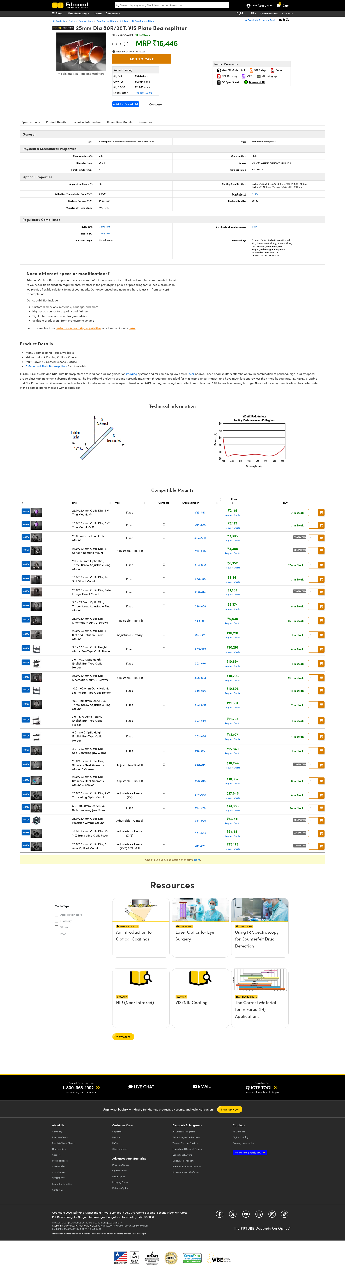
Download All (257, 82)
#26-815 (200, 765)
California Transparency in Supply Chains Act (76, 1229)
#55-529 (200, 649)
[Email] (280, 20)
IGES (249, 76)
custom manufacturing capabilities (78, 328)
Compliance (58, 1172)
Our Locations (59, 1148)
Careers (56, 1154)
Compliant (104, 226)
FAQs (115, 1142)
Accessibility (115, 1222)
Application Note (71, 914)
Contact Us (287, 13)
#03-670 (200, 705)
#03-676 (200, 663)
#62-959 (200, 833)
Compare (155, 104)
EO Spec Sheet (230, 82)
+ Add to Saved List (125, 104)
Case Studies (59, 1166)
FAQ (63, 933)
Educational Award (182, 1154)
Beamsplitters (86, 21)
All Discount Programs (183, 1131)
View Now (141, 942)
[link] (284, 2)
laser (191, 374)
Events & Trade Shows (63, 1142)
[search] (172, 5)
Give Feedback (120, 1148)
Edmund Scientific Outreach (186, 1166)
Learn (98, 13)
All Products (59, 21)
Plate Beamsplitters (106, 21)
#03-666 (200, 736)
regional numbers (85, 1092)
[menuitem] (61, 13)
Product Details (56, 122)
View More (123, 1037)
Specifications (31, 122)
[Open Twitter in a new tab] (233, 1215)
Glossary (66, 921)
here (197, 859)
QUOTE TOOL (259, 1087)
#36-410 (200, 579)
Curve (278, 70)
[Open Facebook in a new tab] (219, 1215)
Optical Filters (119, 1170)
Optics (72, 21)
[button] (271, 13)
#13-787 (200, 512)
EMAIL (204, 1086)
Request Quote (143, 92)
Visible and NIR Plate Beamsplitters (137, 21)
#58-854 (200, 678)
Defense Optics (120, 1188)
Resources (145, 122)
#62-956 (200, 795)
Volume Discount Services (185, 1142)
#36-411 (200, 635)
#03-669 (200, 720)
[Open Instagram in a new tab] (272, 1215)
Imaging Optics (120, 1182)
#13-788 (200, 525)
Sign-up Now (229, 1109)
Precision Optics (120, 1164)
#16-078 (200, 808)
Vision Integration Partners (186, 1137)
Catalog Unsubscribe (244, 1142)
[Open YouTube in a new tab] (246, 1215)
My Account (260, 6)
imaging (131, 374)
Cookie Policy (76, 1222)
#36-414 (200, 592)
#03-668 (200, 565)
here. (132, 328)
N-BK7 (255, 193)
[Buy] (321, 512)
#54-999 (200, 820)
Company (112, 13)
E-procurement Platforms (185, 1172)
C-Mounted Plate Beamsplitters (46, 366)
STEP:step (260, 70)
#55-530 (200, 690)
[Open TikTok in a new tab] (284, 1215)
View (254, 226)
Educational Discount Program (188, 1148)
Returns (116, 1137)
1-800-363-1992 (270, 13)
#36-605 (200, 606)
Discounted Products (183, 1160)
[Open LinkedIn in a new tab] (259, 1215)
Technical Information (86, 122)
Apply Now (248, 1152)
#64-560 (200, 538)
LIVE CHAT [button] (144, 1086)
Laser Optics (118, 1176)
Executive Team (60, 1137)
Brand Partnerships (62, 1183)
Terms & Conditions (96, 1222)
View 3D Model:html (233, 70)
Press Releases (60, 1160)
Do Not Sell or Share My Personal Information (122, 1225)
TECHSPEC (58, 1177)
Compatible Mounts (119, 122)
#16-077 (200, 751)
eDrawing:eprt (270, 76)
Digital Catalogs (241, 1137)
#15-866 (200, 550)
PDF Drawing (229, 76)
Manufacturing (77, 13)
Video (64, 927)
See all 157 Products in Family (262, 20)
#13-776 (200, 846)
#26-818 (200, 781)
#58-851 (200, 620)
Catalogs (239, 1131)
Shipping (116, 1131)
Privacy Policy (60, 1222)
